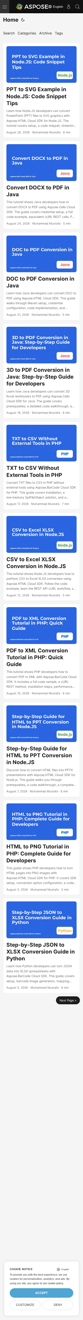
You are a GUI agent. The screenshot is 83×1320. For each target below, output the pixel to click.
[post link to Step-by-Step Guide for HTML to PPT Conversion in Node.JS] (41, 749)
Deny (58, 1305)
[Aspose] (32, 6)
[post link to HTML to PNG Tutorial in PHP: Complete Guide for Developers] (41, 847)
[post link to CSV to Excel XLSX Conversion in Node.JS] (41, 557)
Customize (25, 1305)
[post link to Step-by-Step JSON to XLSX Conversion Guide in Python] (41, 945)
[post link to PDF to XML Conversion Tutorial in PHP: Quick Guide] (41, 651)
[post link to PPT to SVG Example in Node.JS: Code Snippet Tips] (41, 90)
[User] (68, 6)
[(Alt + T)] (22, 19)
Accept (41, 1293)
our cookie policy (53, 1283)
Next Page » (68, 1000)
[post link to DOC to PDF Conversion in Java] (41, 276)
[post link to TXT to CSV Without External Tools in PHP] (41, 465)
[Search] (77, 6)
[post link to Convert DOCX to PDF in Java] (41, 185)
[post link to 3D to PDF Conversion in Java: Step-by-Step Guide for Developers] (41, 371)
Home (10, 20)
